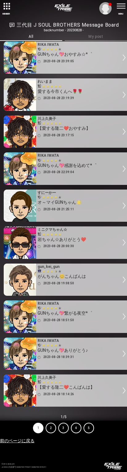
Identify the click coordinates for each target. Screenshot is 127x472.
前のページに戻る (17, 440)
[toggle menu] (121, 6)
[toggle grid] (6, 6)
